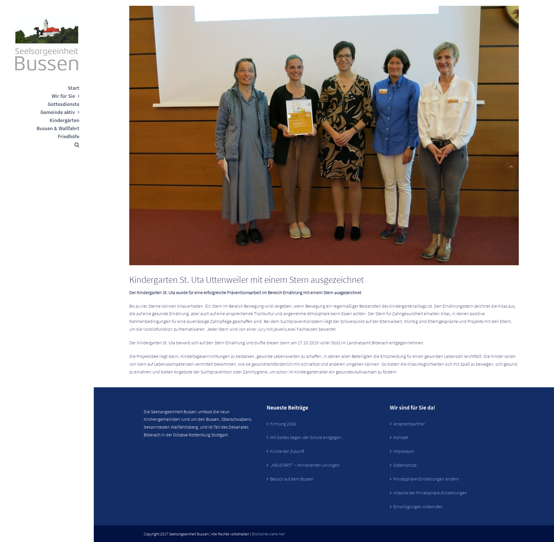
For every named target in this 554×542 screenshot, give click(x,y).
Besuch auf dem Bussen (292, 479)
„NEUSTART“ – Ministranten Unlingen (305, 465)
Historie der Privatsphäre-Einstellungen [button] (430, 493)
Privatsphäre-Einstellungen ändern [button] (426, 479)
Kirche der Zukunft (287, 451)
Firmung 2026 (283, 424)
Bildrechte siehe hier (268, 534)
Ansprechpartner (409, 424)
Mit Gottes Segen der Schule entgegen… (308, 437)
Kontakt (400, 437)
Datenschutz (404, 465)
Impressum (403, 451)
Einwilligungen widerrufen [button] (418, 506)
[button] (47, 145)
